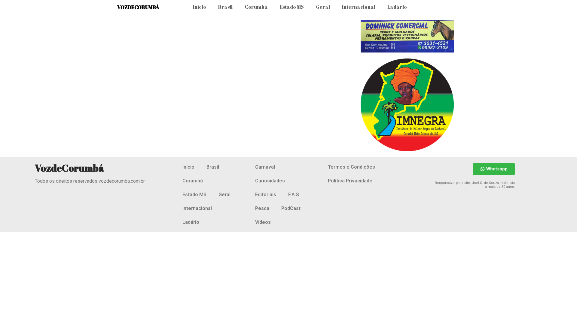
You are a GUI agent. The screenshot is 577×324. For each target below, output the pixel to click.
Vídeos (263, 222)
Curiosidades (270, 181)
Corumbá (256, 7)
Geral (323, 7)
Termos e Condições (351, 167)
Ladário (397, 7)
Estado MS (292, 7)
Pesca (262, 208)
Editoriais (265, 194)
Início (199, 7)
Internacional (358, 7)
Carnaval (265, 167)
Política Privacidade (350, 181)
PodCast (291, 208)
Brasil (225, 7)
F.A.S (293, 194)
